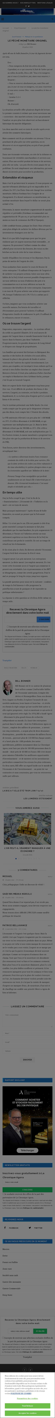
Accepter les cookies (27, 1413)
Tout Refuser (27, 1406)
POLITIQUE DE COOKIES (21, 1393)
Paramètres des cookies (27, 1398)
